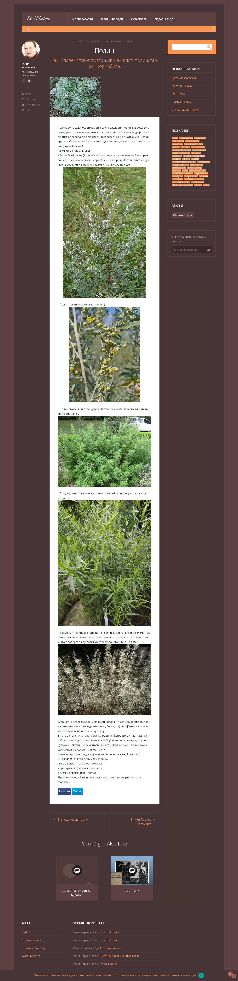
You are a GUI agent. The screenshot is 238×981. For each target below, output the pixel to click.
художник (201, 138)
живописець (193, 141)
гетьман (196, 153)
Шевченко (198, 182)
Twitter (77, 791)
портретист (192, 176)
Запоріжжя (178, 141)
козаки (188, 156)
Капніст (177, 170)
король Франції (198, 170)
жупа (207, 185)
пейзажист (204, 162)
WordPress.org (31, 956)
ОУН (175, 153)
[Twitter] (29, 81)
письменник (187, 138)
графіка (200, 179)
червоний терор (194, 144)
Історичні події (112, 19)
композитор (199, 150)
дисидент (185, 153)
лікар (176, 165)
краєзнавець (195, 168)
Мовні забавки (82, 19)
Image (28, 93)
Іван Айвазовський (183, 185)
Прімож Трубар (181, 101)
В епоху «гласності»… (74, 819)
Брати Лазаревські (184, 78)
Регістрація (96, 41)
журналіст (178, 179)
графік (176, 147)
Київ (185, 170)
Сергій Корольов (181, 182)
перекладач (198, 147)
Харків (195, 159)
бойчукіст (178, 176)
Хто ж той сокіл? (109, 932)
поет (175, 138)
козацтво (178, 144)
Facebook (64, 791)
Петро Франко (108, 964)
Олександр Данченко (185, 109)
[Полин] (104, 97)
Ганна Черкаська (28, 65)
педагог (177, 159)
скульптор (199, 156)
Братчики (132, 890)
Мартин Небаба (182, 86)
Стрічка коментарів (34, 948)
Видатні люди (165, 19)
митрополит (179, 168)
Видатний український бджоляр (119, 956)
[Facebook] (29, 29)
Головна (81, 41)
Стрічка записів (32, 940)
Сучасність (139, 19)
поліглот (177, 156)
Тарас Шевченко (182, 150)
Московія (178, 173)
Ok (201, 975)
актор (187, 159)
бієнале (185, 165)
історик (186, 147)
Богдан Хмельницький (184, 162)
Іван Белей (178, 94)
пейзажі (189, 173)
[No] (234, 976)
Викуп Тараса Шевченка (140, 821)
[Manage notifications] (230, 973)
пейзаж (190, 179)
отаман (204, 176)
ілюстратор (197, 165)
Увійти (26, 932)
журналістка (202, 173)
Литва (198, 185)
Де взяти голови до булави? (76, 892)
